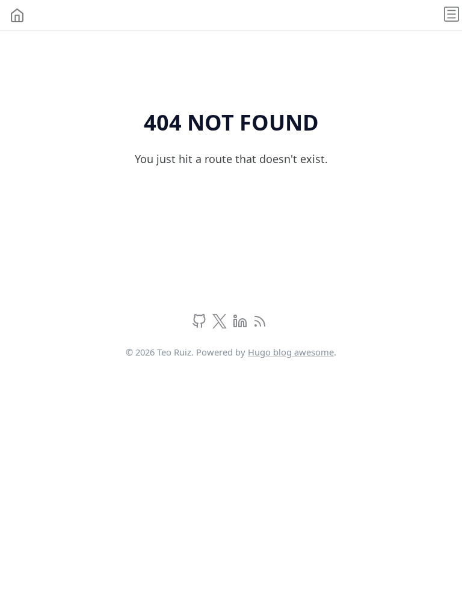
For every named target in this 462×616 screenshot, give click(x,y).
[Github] (200, 324)
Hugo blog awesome (291, 352)
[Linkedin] (241, 324)
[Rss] (260, 324)
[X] (221, 324)
